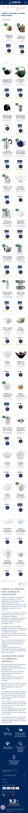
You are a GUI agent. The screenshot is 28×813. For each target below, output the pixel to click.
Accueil (3, 7)
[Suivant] (23, 19)
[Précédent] (20, 19)
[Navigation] (2, 2)
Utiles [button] (4, 779)
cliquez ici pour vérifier (16, 811)
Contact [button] (5, 782)
